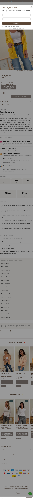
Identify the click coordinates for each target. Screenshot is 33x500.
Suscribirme (16, 23)
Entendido (29, 498)
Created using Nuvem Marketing (16, 28)
